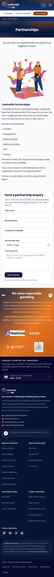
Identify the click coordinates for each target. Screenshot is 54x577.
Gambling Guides (9, 484)
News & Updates (35, 460)
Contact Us (33, 466)
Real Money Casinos (37, 509)
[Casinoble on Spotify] (22, 533)
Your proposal (11, 251)
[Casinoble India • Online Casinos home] (10, 4)
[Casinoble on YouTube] (10, 533)
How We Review (8, 503)
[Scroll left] (3, 13)
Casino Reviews (8, 478)
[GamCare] (15, 333)
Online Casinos (8, 448)
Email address (11, 220)
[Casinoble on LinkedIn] (4, 533)
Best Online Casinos (37, 497)
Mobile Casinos (35, 515)
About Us (32, 448)
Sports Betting (7, 454)
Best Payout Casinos (37, 521)
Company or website (14, 230)
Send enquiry (13, 275)
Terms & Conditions (19, 567)
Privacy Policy (45, 567)
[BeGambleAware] (38, 333)
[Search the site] (43, 5)
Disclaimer (6, 567)
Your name (10, 210)
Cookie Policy (33, 567)
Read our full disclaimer (38, 552)
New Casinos (34, 503)
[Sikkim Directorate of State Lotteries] (15, 347)
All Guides (6, 497)
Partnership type (12, 240)
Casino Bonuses (8, 460)
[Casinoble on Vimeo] (16, 533)
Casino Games (8, 466)
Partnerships (40, 13)
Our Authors (33, 454)
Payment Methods (9, 472)
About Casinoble (23, 13)
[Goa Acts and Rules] (38, 347)
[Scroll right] (50, 13)
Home (4, 19)
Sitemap (5, 572)
